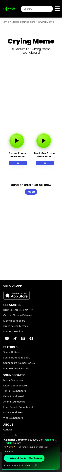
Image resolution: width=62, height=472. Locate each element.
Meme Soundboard (23, 22)
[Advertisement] (31, 96)
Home (5, 22)
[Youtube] (7, 338)
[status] (31, 453)
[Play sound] (16, 140)
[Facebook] (31, 338)
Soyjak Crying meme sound (17, 154)
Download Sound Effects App (24, 458)
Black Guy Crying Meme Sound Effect (44, 156)
